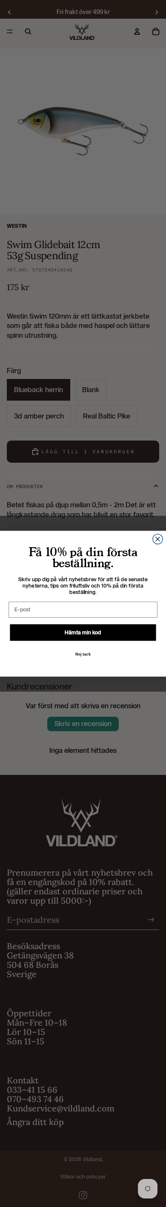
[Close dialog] (158, 539)
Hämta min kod (83, 632)
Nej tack (83, 653)
